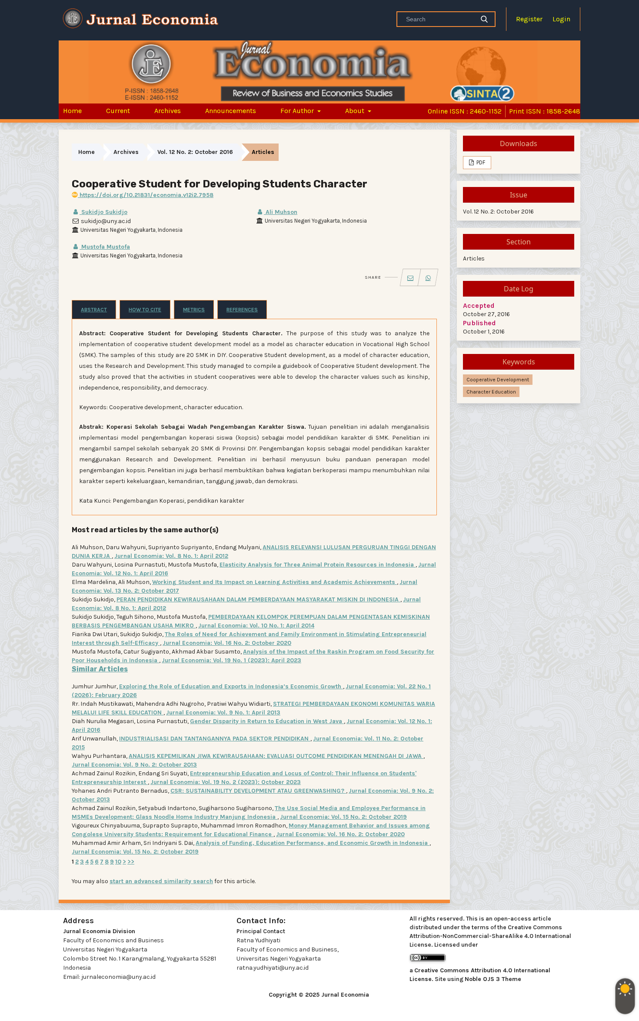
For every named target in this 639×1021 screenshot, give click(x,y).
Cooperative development (497, 380)
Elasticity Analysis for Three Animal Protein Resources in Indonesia (318, 564)
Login (561, 19)
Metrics (194, 310)
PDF (480, 162)
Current (118, 111)
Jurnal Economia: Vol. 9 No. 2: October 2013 (134, 764)
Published (479, 323)
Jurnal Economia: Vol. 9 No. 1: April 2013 (223, 712)
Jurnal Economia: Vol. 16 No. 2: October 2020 (227, 643)
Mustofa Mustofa (105, 246)
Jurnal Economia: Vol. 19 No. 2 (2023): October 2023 (225, 782)
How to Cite (145, 310)
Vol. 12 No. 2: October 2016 (195, 152)
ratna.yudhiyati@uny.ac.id (272, 967)
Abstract (94, 310)
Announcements (230, 111)
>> (130, 861)
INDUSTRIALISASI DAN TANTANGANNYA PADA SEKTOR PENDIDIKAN (214, 738)
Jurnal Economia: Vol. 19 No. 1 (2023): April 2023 (231, 660)
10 (118, 861)
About (355, 111)
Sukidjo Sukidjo (103, 212)
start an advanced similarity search (161, 881)
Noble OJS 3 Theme (493, 979)
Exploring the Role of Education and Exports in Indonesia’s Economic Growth (231, 686)
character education (491, 392)
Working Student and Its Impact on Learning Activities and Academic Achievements (274, 582)
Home (72, 111)
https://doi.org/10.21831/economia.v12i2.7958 (145, 195)
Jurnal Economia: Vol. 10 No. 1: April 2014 (256, 625)
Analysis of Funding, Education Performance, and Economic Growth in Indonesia (312, 843)
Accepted (479, 305)
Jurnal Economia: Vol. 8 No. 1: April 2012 (171, 556)
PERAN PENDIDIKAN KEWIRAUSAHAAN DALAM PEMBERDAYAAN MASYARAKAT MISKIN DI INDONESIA (258, 599)
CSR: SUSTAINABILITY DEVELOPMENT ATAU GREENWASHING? (258, 790)
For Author (298, 111)
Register (529, 19)
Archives (167, 111)
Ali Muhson (280, 212)
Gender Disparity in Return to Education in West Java (267, 721)
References (242, 310)
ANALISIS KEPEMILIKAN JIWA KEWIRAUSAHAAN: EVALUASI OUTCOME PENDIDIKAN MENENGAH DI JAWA (276, 756)
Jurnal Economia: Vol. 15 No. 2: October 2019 (343, 817)
